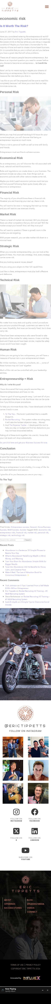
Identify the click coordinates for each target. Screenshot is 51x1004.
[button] (47, 7)
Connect (32, 912)
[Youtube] (25, 850)
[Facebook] (34, 812)
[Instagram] (16, 812)
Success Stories (13, 908)
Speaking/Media (35, 904)
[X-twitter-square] (16, 831)
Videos (30, 908)
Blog (30, 900)
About (7, 900)
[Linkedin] (34, 831)
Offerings (9, 904)
